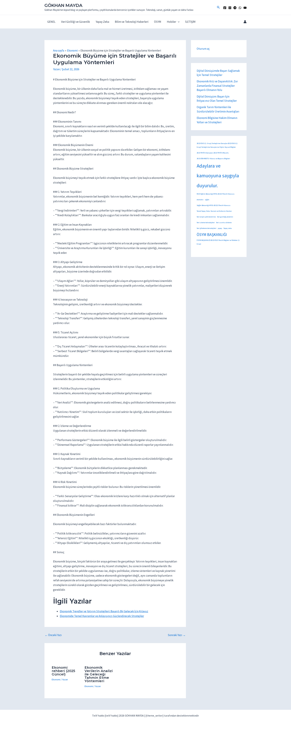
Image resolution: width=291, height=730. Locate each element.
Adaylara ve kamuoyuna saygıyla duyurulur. (218, 176)
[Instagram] (229, 7)
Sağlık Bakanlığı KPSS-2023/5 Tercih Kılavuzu (213, 205)
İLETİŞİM (190, 22)
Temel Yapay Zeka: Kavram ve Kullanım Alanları (214, 211)
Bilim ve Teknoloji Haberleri (131, 22)
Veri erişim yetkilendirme (206, 217)
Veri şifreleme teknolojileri (206, 228)
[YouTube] (245, 7)
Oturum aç (203, 49)
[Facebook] (224, 7)
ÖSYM (157, 22)
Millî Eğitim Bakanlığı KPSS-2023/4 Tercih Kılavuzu (215, 194)
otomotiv (200, 200)
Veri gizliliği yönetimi (225, 217)
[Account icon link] (245, 21)
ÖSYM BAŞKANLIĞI (212, 234)
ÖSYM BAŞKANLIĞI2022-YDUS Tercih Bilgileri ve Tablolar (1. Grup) (218, 242)
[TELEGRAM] (234, 7)
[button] (218, 7)
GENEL (51, 22)
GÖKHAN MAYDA (63, 5)
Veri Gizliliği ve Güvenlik (75, 22)
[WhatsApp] (239, 7)
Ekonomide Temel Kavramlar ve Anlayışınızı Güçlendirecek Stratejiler (102, 616)
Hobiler (171, 22)
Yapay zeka (227, 228)
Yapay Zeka (102, 22)
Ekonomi (56, 679)
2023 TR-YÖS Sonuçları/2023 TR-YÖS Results (213, 153)
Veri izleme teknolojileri (206, 222)
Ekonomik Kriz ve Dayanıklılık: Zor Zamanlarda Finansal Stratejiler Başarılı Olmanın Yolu (217, 85)
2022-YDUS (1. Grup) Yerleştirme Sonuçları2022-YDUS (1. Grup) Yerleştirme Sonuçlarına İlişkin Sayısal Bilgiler (217, 145)
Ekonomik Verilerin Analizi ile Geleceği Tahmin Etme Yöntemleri (99, 674)
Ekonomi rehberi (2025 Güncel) (63, 671)
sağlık (207, 200)
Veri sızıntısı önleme (224, 222)
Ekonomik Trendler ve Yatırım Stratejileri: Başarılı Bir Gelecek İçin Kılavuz (104, 611)
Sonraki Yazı (177, 635)
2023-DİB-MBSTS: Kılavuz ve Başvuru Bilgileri (213, 158)
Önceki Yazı (53, 635)
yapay (220, 228)
